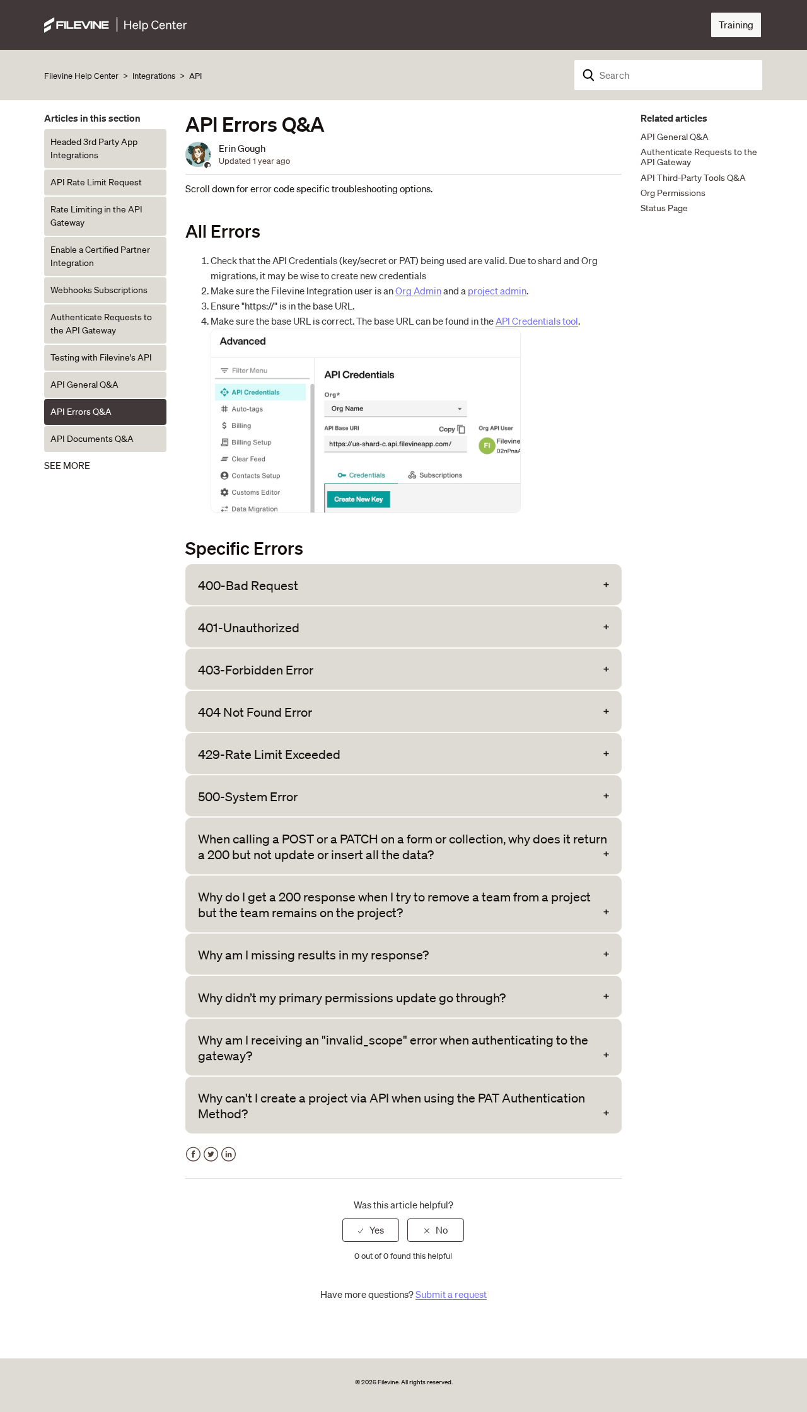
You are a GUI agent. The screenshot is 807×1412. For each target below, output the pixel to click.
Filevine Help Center (81, 76)
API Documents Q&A (92, 438)
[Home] (115, 23)
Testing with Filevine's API (101, 357)
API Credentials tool (537, 321)
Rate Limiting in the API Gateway (96, 216)
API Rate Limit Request (96, 182)
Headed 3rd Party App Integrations (93, 148)
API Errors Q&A (81, 411)
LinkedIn (228, 1154)
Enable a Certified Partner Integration (100, 256)
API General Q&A (84, 384)
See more (67, 465)
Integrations (153, 76)
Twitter (211, 1154)
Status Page (664, 208)
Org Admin (418, 290)
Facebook (193, 1154)
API (195, 76)
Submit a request (451, 1294)
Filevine (388, 1382)
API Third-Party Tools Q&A (693, 177)
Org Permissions (673, 193)
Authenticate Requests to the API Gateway (101, 323)
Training (736, 24)
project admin (497, 290)
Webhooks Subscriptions (99, 290)
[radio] (370, 1230)
